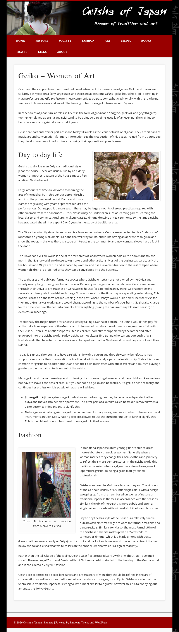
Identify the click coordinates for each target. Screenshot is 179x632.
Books (146, 40)
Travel (22, 51)
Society (65, 40)
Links (42, 51)
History (42, 40)
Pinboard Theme (79, 622)
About (62, 51)
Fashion (88, 40)
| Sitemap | (49, 622)
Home (20, 40)
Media (126, 40)
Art (108, 40)
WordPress (101, 622)
